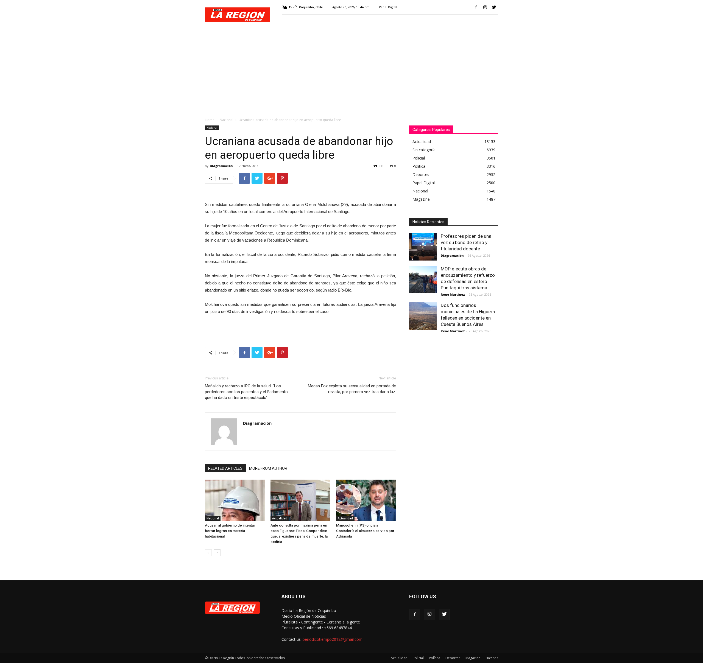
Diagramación (221, 166)
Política (434, 658)
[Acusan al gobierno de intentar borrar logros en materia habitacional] (235, 500)
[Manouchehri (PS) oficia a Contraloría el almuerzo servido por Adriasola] (366, 500)
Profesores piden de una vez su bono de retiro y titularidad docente (466, 242)
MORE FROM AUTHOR (268, 468)
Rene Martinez (453, 294)
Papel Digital (388, 7)
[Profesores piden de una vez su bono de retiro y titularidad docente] (423, 247)
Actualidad (279, 518)
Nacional (226, 120)
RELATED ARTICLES (225, 468)
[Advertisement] (351, 70)
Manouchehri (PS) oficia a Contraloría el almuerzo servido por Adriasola (365, 530)
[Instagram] (485, 7)
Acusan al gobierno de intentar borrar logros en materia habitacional (230, 530)
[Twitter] (494, 7)
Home (209, 120)
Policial (418, 658)
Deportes (452, 658)
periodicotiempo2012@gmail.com (332, 639)
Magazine (472, 658)
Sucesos (492, 658)
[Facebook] (476, 7)
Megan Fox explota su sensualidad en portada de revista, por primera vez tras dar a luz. (352, 389)
